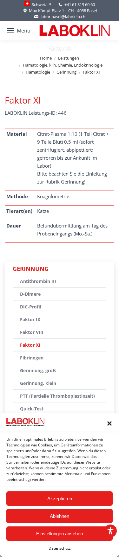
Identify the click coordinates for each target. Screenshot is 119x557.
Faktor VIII (31, 332)
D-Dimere (30, 294)
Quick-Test (31, 409)
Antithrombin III (38, 281)
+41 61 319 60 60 (79, 4)
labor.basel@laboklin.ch (63, 16)
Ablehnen (59, 516)
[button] (109, 423)
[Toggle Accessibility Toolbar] (110, 531)
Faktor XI (30, 345)
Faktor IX (30, 319)
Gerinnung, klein (38, 383)
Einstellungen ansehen (59, 533)
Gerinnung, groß (38, 370)
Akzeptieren (59, 498)
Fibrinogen (31, 358)
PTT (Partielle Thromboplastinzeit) (57, 396)
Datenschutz (60, 548)
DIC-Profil (30, 307)
